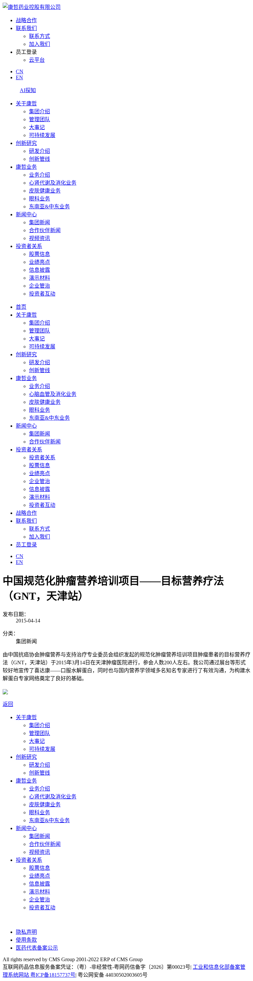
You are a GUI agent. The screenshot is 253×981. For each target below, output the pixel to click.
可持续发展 (42, 135)
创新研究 (26, 143)
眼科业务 (39, 198)
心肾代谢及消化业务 (52, 183)
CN (19, 71)
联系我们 (26, 28)
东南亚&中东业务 (49, 206)
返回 (8, 704)
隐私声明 (26, 932)
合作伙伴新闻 (45, 230)
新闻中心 (26, 214)
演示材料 (39, 278)
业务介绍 (39, 175)
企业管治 (39, 286)
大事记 (37, 127)
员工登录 (26, 544)
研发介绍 (39, 151)
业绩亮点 (39, 262)
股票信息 (39, 254)
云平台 (37, 60)
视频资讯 (39, 238)
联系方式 (39, 36)
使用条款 (26, 940)
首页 (21, 307)
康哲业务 (26, 167)
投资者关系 (29, 246)
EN (19, 77)
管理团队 (39, 119)
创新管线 (39, 159)
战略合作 (26, 20)
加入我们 (39, 44)
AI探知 (28, 90)
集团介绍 (39, 111)
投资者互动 (42, 294)
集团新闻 (39, 222)
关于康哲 (26, 103)
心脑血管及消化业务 (52, 394)
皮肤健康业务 (45, 190)
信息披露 (39, 270)
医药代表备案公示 (37, 948)
